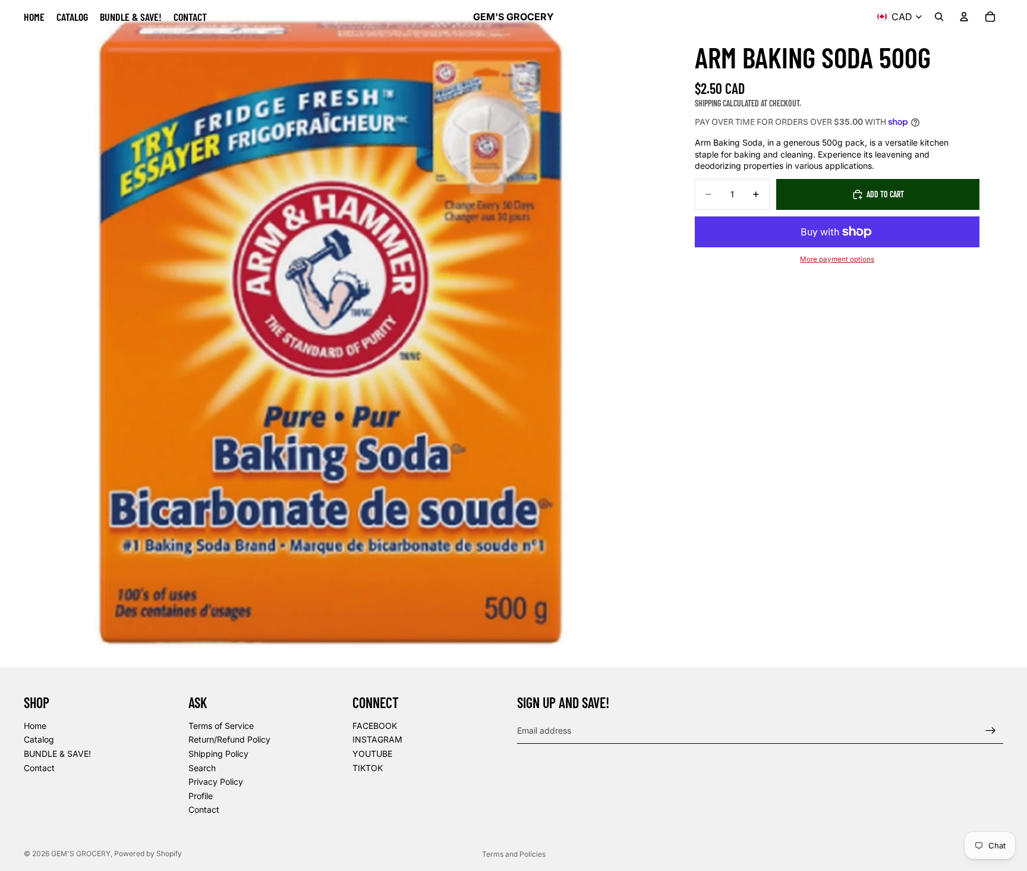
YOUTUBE (372, 754)
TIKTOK (367, 768)
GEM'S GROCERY (81, 853)
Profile (200, 796)
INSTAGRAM (377, 740)
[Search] (939, 17)
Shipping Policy (218, 754)
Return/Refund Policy (229, 740)
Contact (39, 768)
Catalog (39, 740)
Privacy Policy (215, 781)
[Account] (964, 17)
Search (202, 768)
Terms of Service (221, 726)
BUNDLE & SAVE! (57, 754)
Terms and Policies (514, 854)
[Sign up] (990, 730)
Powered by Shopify (148, 853)
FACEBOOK (374, 726)
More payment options (837, 259)
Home (35, 726)
